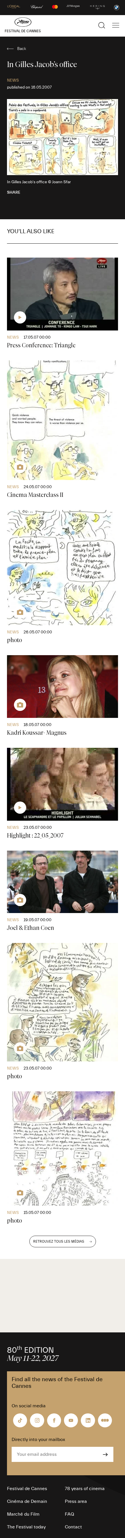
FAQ (69, 1514)
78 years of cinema (85, 1488)
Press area (76, 1501)
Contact (73, 1527)
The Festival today (26, 1527)
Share (13, 192)
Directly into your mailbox (38, 1439)
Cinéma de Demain (27, 1501)
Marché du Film (23, 1514)
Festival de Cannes (27, 1488)
